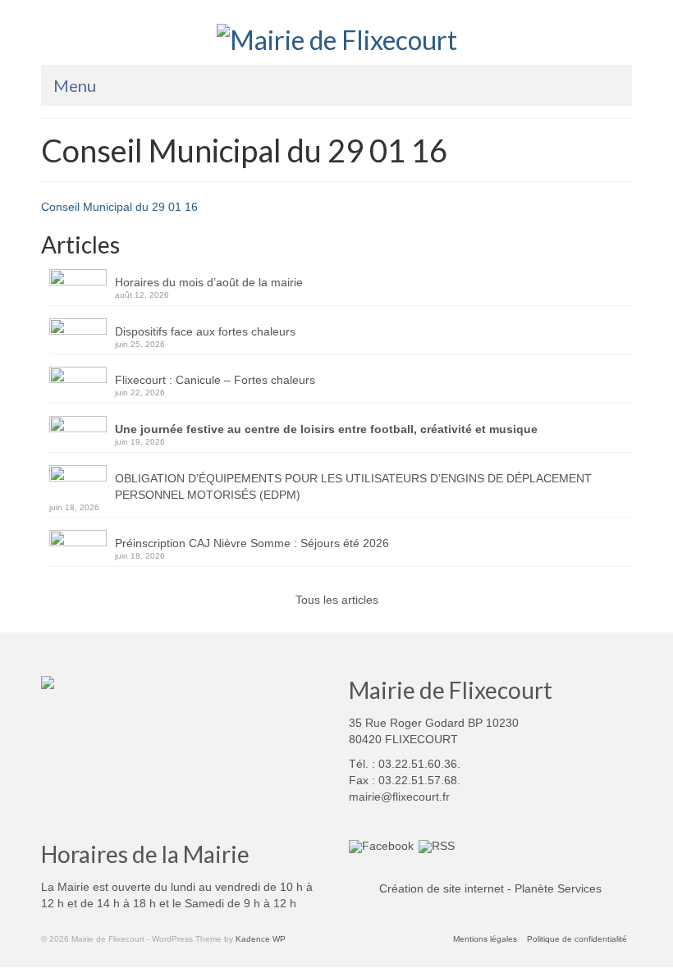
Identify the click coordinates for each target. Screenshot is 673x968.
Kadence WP (261, 938)
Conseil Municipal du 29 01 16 (119, 206)
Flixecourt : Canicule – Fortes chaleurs (215, 379)
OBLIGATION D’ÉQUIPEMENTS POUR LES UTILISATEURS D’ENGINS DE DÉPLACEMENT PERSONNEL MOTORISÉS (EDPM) (353, 486)
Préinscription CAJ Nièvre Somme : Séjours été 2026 (252, 543)
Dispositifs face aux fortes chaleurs (205, 331)
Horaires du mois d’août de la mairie (209, 282)
